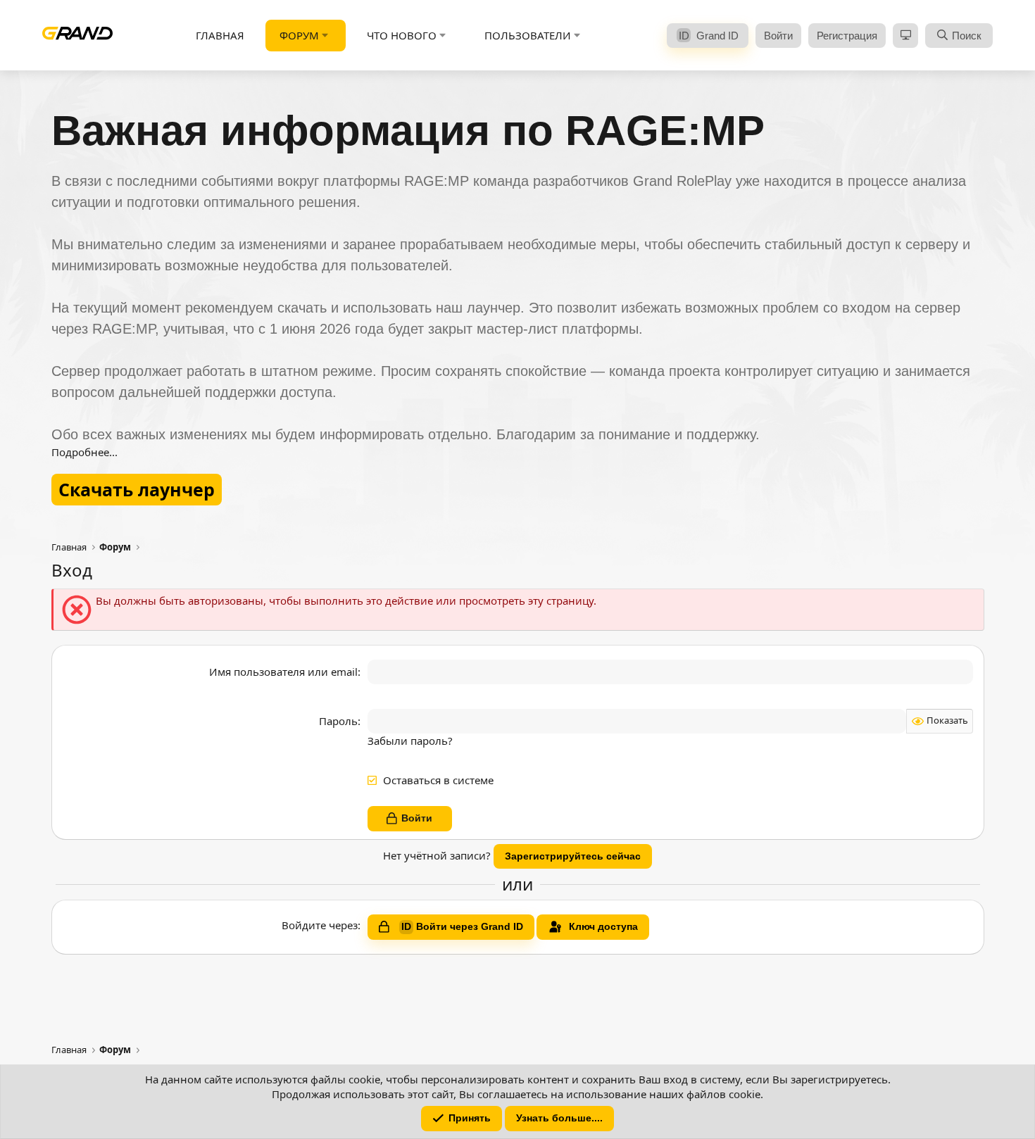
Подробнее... (84, 452)
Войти (778, 36)
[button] (325, 35)
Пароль (338, 721)
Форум (299, 35)
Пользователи (527, 35)
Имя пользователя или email (283, 672)
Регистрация (847, 36)
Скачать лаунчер (136, 489)
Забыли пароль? (410, 741)
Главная (220, 35)
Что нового (402, 35)
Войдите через (320, 925)
